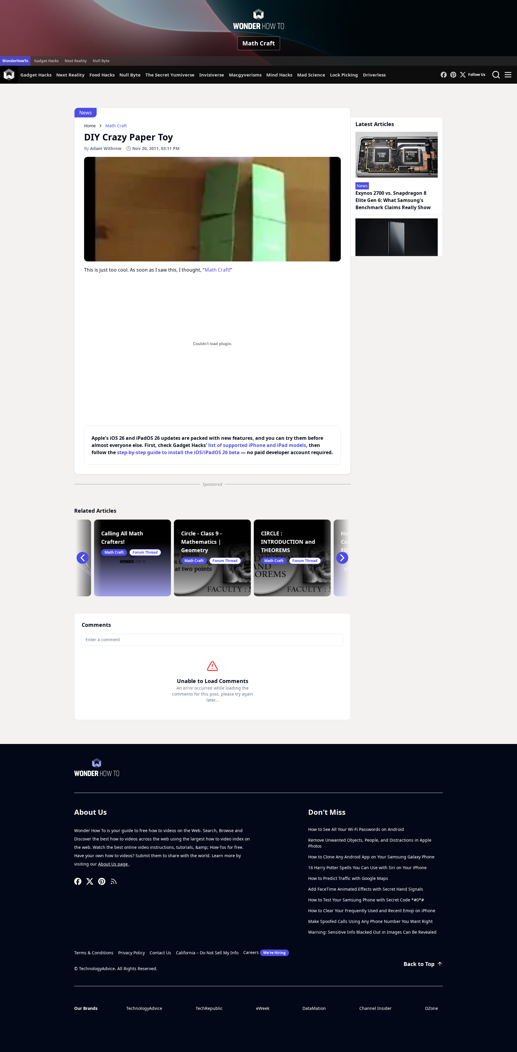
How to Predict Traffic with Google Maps (348, 878)
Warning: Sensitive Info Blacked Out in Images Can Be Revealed (372, 932)
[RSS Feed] (113, 881)
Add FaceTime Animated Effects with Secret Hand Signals (365, 889)
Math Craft (258, 43)
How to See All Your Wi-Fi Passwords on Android (356, 829)
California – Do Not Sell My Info (207, 952)
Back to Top (419, 963)
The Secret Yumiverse (169, 75)
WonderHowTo (15, 60)
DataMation (314, 1008)
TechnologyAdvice (144, 1008)
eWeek (262, 1008)
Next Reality (76, 60)
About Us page (113, 864)
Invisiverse (211, 75)
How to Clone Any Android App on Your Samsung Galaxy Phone (371, 857)
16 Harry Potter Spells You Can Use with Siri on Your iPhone (367, 867)
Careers (264, 952)
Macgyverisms (245, 75)
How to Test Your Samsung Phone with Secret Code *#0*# (366, 900)
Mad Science (311, 75)
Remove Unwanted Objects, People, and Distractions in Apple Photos (369, 843)
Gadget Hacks (46, 60)
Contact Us (160, 952)
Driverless (374, 75)
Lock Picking (344, 75)
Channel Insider (375, 1008)
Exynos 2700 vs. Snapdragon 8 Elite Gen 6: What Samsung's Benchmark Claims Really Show (393, 200)
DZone (431, 1008)
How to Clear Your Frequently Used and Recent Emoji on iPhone (371, 910)
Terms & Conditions (93, 952)
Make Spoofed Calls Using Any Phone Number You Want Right (370, 921)
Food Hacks (102, 75)
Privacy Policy (131, 952)
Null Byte (101, 60)
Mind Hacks (279, 75)
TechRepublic (209, 1008)
